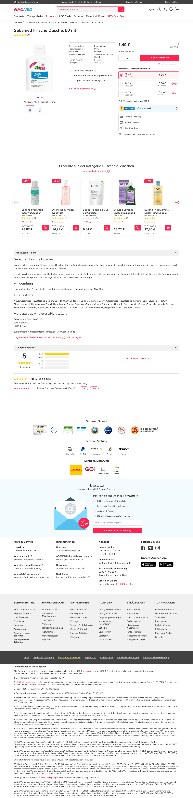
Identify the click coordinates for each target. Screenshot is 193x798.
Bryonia (159, 637)
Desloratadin (105, 639)
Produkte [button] (19, 16)
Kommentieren (21, 388)
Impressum (90, 657)
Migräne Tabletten (23, 613)
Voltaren (46, 623)
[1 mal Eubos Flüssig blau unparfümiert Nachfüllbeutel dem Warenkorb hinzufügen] (107, 227)
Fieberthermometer (165, 609)
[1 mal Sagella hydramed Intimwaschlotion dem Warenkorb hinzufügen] (45, 227)
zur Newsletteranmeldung (117, 530)
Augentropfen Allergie (110, 617)
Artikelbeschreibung (26, 252)
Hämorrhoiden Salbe (52, 627)
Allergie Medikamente (110, 609)
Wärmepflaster (49, 609)
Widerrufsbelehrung (43, 657)
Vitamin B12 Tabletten (81, 625)
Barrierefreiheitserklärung (156, 657)
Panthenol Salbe (163, 633)
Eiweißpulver (77, 613)
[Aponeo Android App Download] (166, 564)
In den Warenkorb (159, 57)
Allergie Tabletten (108, 613)
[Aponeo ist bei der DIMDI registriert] (68, 430)
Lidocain (46, 639)
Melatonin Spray (78, 617)
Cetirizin (103, 627)
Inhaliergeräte (134, 631)
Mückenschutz (162, 629)
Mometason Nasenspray (105, 622)
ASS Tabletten (21, 617)
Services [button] (78, 16)
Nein (94, 388)
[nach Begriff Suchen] (121, 9)
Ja (84, 388)
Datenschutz (106, 657)
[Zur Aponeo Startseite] (23, 9)
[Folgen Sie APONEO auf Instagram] (157, 547)
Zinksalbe (160, 617)
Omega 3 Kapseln (79, 629)
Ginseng (74, 637)
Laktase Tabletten (79, 633)
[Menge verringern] (121, 57)
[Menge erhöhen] (134, 57)
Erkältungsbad (134, 621)
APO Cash (65, 16)
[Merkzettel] (171, 9)
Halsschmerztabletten (138, 617)
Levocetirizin (105, 631)
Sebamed (98, 60)
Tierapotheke (35, 16)
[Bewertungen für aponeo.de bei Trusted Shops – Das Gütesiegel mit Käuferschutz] (40, 430)
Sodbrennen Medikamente (49, 615)
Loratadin (103, 635)
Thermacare (48, 620)
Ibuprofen (18, 625)
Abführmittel (48, 631)
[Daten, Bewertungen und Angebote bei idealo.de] (108, 430)
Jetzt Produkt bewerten (138, 358)
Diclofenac (19, 621)
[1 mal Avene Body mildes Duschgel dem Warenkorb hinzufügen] (76, 227)
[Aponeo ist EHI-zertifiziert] (54, 430)
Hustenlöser (133, 613)
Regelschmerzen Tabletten (22, 634)
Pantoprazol (161, 621)
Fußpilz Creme (162, 625)
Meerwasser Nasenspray (133, 626)
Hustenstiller (133, 609)
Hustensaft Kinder (136, 639)
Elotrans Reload (78, 609)
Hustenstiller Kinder (137, 635)
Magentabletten (50, 635)
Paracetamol (20, 629)
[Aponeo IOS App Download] (148, 564)
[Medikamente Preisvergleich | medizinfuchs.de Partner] (122, 430)
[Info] (176, 108)
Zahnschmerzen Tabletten (22, 641)
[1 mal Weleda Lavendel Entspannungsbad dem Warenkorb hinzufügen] (138, 227)
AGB (26, 657)
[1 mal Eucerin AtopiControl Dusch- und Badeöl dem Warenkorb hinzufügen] (168, 227)
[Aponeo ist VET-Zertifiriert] (81, 430)
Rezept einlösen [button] (95, 16)
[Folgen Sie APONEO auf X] (150, 547)
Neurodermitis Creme (166, 613)
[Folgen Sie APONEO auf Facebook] (143, 547)
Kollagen (74, 621)
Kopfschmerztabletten (25, 609)
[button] (51, 16)
